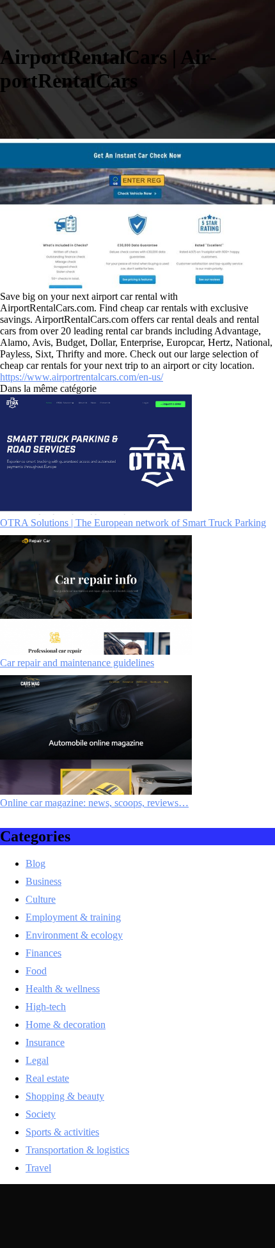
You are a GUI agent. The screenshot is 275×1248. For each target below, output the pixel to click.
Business (43, 881)
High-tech (46, 1006)
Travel (38, 1167)
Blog (35, 863)
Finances (43, 953)
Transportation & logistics (77, 1149)
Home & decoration (66, 1024)
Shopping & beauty (65, 1096)
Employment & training (73, 917)
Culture (41, 899)
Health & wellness (63, 988)
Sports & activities (62, 1132)
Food (36, 970)
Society (41, 1114)
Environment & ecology (74, 935)
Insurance (45, 1042)
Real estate (47, 1078)
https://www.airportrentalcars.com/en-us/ (81, 376)
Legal (37, 1060)
